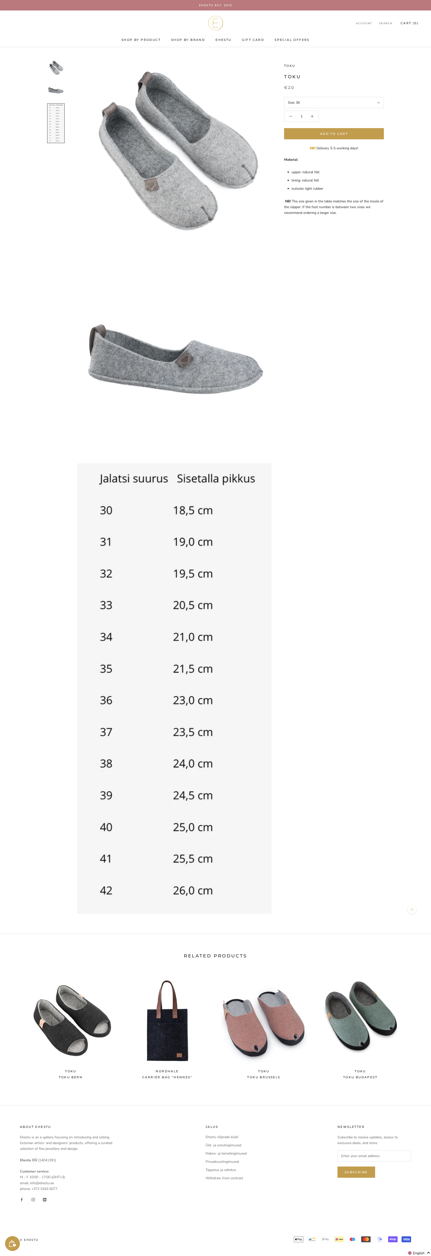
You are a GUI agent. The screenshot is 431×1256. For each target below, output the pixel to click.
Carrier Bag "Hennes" (167, 1077)
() (410, 23)
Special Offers (292, 40)
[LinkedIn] (44, 1199)
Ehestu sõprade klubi (222, 1137)
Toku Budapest (360, 1077)
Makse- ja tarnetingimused (226, 1153)
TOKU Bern (71, 1077)
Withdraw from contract (224, 1178)
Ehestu (223, 40)
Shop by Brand (188, 40)
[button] (419, 1253)
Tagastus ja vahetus (221, 1170)
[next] (415, 1025)
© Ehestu (29, 1240)
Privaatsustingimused (222, 1161)
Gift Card (253, 40)
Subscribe (356, 1172)
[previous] (15, 1025)
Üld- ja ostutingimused (223, 1145)
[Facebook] (21, 1199)
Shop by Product (141, 40)
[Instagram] (33, 1199)
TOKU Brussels (263, 1077)
